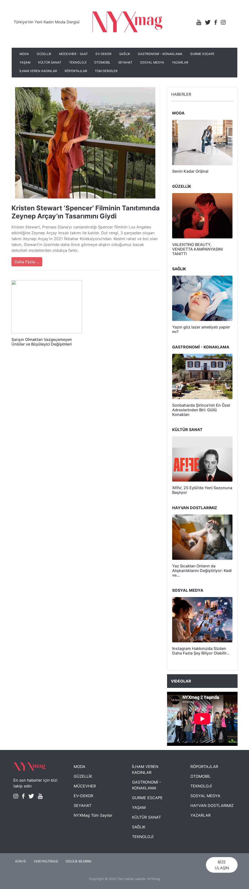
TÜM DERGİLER (106, 71)
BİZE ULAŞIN (222, 865)
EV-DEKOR (103, 54)
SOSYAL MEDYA (152, 62)
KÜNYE (20, 861)
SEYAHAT (125, 62)
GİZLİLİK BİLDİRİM (78, 861)
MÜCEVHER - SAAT (73, 54)
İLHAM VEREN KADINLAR (38, 71)
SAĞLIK (124, 54)
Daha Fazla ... (27, 261)
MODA (24, 54)
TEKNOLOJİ (77, 62)
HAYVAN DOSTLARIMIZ (212, 805)
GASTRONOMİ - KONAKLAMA (160, 54)
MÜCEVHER (85, 786)
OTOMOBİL (102, 62)
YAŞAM (24, 62)
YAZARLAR (180, 62)
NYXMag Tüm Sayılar (93, 815)
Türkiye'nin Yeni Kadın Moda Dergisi (47, 21)
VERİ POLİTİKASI (46, 861)
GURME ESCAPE (202, 54)
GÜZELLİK (44, 54)
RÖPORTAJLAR (76, 71)
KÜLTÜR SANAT (49, 62)
